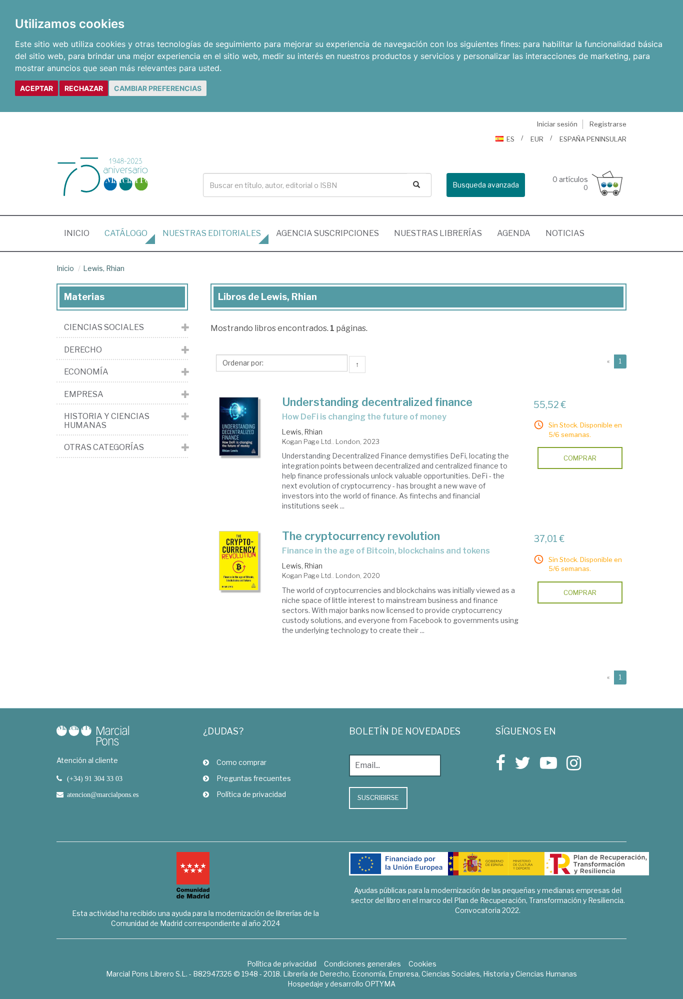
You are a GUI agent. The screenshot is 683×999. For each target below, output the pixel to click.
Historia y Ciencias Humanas (107, 421)
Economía (86, 372)
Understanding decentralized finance (377, 402)
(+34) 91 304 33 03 (94, 778)
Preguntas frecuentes (253, 778)
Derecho (83, 350)
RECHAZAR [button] (83, 88)
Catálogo (126, 233)
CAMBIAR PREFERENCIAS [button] (158, 88)
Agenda (513, 233)
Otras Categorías (104, 447)
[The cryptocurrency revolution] (239, 560)
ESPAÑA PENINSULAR (593, 139)
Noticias (565, 233)
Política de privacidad (251, 794)
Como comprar (241, 762)
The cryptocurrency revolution (361, 536)
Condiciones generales (362, 964)
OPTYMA (380, 984)
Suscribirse (378, 798)
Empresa (84, 394)
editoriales (211, 233)
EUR (537, 139)
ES (510, 139)
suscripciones (327, 233)
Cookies (422, 964)
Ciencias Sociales (104, 327)
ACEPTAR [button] (36, 88)
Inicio (80, 233)
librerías (438, 233)
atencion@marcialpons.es (102, 794)
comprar (580, 458)
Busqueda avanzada (485, 184)
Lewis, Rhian (103, 268)
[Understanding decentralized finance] (239, 426)
